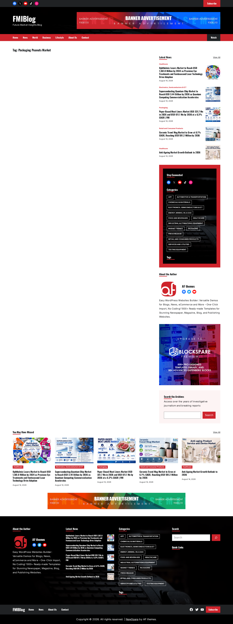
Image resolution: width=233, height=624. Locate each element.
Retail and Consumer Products (171, 128)
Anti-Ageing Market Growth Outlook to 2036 (179, 152)
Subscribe (213, 609)
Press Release (174, 234)
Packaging (163, 108)
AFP (170, 197)
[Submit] (216, 537)
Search (209, 415)
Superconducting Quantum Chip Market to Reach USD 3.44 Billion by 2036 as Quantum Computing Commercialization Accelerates (180, 94)
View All (216, 57)
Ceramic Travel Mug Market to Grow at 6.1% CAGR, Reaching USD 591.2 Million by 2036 (180, 134)
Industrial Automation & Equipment (185, 223)
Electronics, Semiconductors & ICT (172, 87)
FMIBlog (24, 18)
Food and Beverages (178, 218)
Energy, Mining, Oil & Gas (179, 213)
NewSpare (132, 619)
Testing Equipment (177, 250)
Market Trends (175, 229)
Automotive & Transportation (191, 197)
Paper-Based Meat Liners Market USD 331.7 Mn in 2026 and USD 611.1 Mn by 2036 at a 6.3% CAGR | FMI (181, 114)
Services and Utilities (178, 244)
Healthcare (163, 64)
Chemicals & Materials (179, 202)
